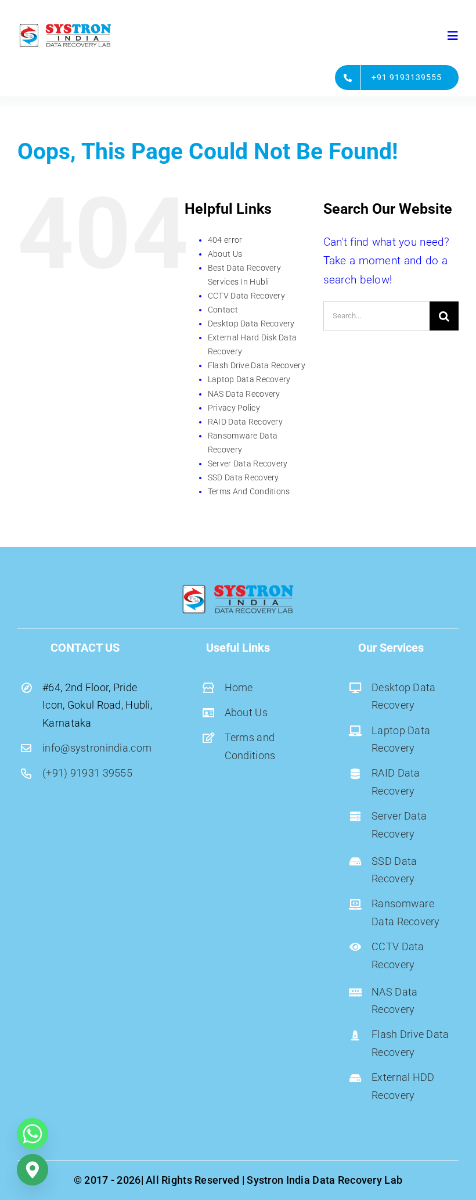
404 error (225, 240)
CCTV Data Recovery (246, 295)
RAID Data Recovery (245, 421)
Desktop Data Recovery (251, 323)
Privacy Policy (234, 407)
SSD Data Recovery (243, 477)
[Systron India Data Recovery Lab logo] (65, 27)
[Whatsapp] (32, 1133)
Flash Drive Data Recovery (256, 365)
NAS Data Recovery (244, 393)
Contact (223, 309)
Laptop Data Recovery (249, 379)
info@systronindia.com (97, 748)
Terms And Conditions (249, 491)
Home (239, 687)
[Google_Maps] (32, 1169)
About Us (225, 253)
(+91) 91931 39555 (87, 773)
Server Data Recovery (248, 463)
